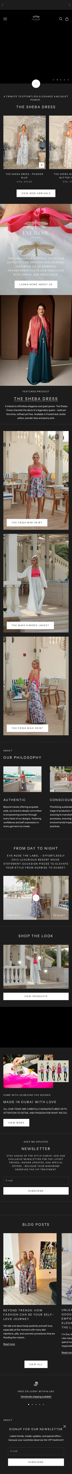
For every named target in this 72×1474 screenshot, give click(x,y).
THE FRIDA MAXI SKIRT (27, 728)
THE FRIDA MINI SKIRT (27, 522)
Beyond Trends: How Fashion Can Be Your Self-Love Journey (28, 1315)
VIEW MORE (16, 1122)
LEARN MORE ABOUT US (35, 284)
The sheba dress (36, 398)
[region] (36, 47)
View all (36, 1364)
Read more (9, 1344)
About (7, 1420)
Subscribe (36, 1462)
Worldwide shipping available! (36, 1396)
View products (36, 996)
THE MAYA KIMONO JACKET (30, 625)
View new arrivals (36, 193)
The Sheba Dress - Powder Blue (24, 176)
